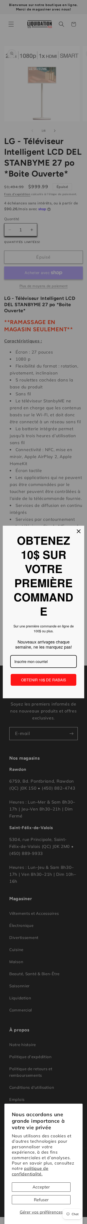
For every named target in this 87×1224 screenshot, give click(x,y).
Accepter (41, 1187)
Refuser (41, 1199)
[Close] (78, 531)
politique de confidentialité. (30, 1171)
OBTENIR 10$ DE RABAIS (43, 680)
